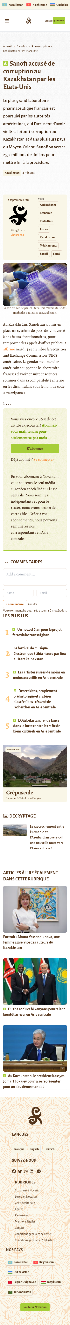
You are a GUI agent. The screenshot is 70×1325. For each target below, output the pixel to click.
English (34, 1149)
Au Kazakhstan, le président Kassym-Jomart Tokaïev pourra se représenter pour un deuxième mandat (34, 1081)
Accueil (7, 46)
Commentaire (15, 604)
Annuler (32, 604)
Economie (46, 213)
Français (19, 1149)
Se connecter (43, 459)
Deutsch (50, 1149)
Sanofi (44, 253)
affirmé (9, 349)
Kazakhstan (12, 172)
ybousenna (17, 234)
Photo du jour (13, 749)
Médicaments (48, 245)
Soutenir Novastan (35, 1307)
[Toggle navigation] (7, 20)
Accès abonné (48, 204)
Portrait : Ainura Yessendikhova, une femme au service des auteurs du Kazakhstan (31, 942)
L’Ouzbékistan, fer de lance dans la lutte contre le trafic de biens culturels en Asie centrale (37, 726)
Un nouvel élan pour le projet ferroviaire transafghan (37, 632)
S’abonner (59, 20)
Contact (19, 1227)
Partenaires (21, 1215)
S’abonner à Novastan (28, 1190)
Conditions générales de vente (33, 1234)
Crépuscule (20, 792)
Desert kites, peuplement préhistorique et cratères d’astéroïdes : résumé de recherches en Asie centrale (35, 699)
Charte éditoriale (25, 1202)
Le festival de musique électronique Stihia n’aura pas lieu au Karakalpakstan (40, 653)
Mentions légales (25, 1221)
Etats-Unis (46, 221)
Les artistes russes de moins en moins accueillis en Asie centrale (39, 675)
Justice (44, 229)
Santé (56, 253)
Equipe (19, 1209)
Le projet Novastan (26, 1196)
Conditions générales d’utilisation (35, 1240)
